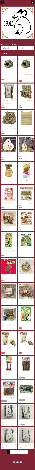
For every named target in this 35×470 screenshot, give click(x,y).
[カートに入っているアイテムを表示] (33, 2)
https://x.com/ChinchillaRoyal (14, 462)
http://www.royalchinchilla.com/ (21, 462)
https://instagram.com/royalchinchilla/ (17, 462)
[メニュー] (2, 2)
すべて (21, 48)
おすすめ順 (6, 48)
